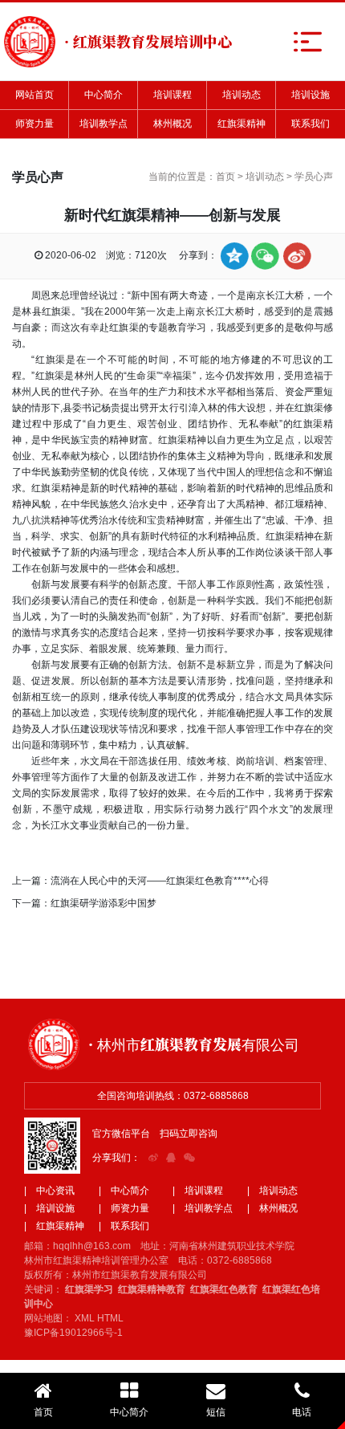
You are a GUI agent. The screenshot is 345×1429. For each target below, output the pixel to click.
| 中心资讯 (49, 1190)
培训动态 (241, 94)
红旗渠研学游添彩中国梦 (103, 903)
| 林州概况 (272, 1208)
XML (85, 1318)
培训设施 (310, 94)
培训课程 (172, 94)
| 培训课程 (197, 1190)
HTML (110, 1318)
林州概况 (172, 123)
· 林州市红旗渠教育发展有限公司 (193, 1043)
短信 (215, 1412)
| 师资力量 (124, 1208)
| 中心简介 (124, 1190)
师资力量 (34, 123)
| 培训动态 (272, 1190)
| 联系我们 (124, 1226)
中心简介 (103, 94)
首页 (225, 176)
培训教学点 (103, 123)
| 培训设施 (49, 1208)
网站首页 (34, 94)
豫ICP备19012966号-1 (73, 1332)
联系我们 (310, 123)
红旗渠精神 (241, 123)
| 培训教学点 (202, 1208)
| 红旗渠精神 (54, 1226)
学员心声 (313, 176)
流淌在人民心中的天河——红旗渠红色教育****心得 (160, 880)
